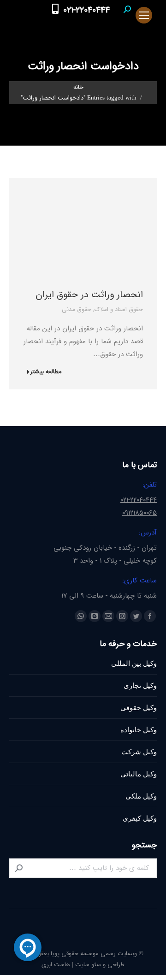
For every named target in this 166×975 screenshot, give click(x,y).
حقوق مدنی (76, 309)
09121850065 (139, 512)
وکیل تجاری (140, 685)
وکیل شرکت (139, 752)
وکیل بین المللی (134, 663)
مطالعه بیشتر (46, 372)
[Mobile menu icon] (144, 15)
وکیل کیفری (140, 818)
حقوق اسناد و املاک (119, 309)
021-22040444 (86, 10)
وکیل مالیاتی (138, 774)
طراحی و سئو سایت (100, 964)
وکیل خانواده (138, 730)
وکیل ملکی (141, 796)
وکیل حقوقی (138, 707)
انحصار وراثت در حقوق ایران (89, 295)
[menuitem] (125, 24)
